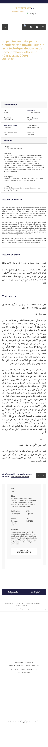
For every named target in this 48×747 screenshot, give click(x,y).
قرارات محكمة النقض (11, 155)
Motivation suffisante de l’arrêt (15, 159)
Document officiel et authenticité (22, 165)
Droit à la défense (29, 536)
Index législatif (22, 606)
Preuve (40, 157)
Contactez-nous (40, 609)
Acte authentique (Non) (12, 171)
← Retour (5, 28)
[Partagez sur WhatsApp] (25, 27)
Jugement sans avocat (19, 532)
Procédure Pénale (10, 148)
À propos (9, 609)
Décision (14, 525)
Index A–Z (19, 603)
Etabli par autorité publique (21, 163)
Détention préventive (18, 538)
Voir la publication (24, 551)
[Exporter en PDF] (37, 27)
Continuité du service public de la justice (24, 539)
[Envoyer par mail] (31, 27)
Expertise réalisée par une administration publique (22, 160)
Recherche (9, 603)
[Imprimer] (43, 27)
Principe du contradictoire (27, 157)
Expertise (7, 163)
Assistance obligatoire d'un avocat (23, 543)
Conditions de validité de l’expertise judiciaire (24, 166)
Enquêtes (20, 148)
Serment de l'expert (10, 157)
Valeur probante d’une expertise (30, 155)
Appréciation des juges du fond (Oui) (30, 169)
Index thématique (33, 603)
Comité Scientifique (23, 609)
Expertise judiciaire (31, 161)
